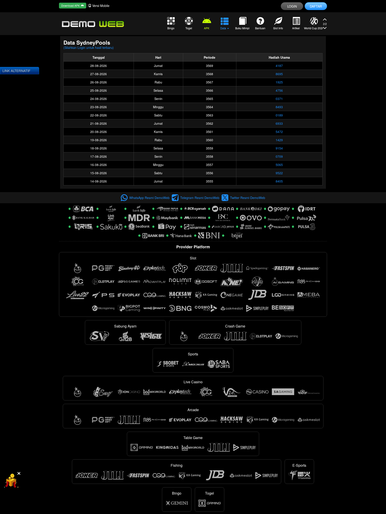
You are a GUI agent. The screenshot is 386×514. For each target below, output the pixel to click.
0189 (279, 115)
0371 (279, 98)
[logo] (92, 23)
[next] (325, 20)
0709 (279, 156)
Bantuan (260, 28)
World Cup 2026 (314, 28)
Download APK (70, 5)
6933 (279, 123)
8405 (279, 181)
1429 (279, 140)
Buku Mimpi (242, 28)
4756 (279, 90)
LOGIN (292, 6)
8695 (279, 74)
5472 (279, 131)
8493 (279, 107)
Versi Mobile (100, 5)
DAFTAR (316, 6)
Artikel (296, 28)
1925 (279, 82)
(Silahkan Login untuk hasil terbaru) (88, 47)
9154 (279, 148)
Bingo (170, 28)
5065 (279, 164)
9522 (279, 173)
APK (206, 28)
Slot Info (278, 28)
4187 (279, 65)
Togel (188, 28)
